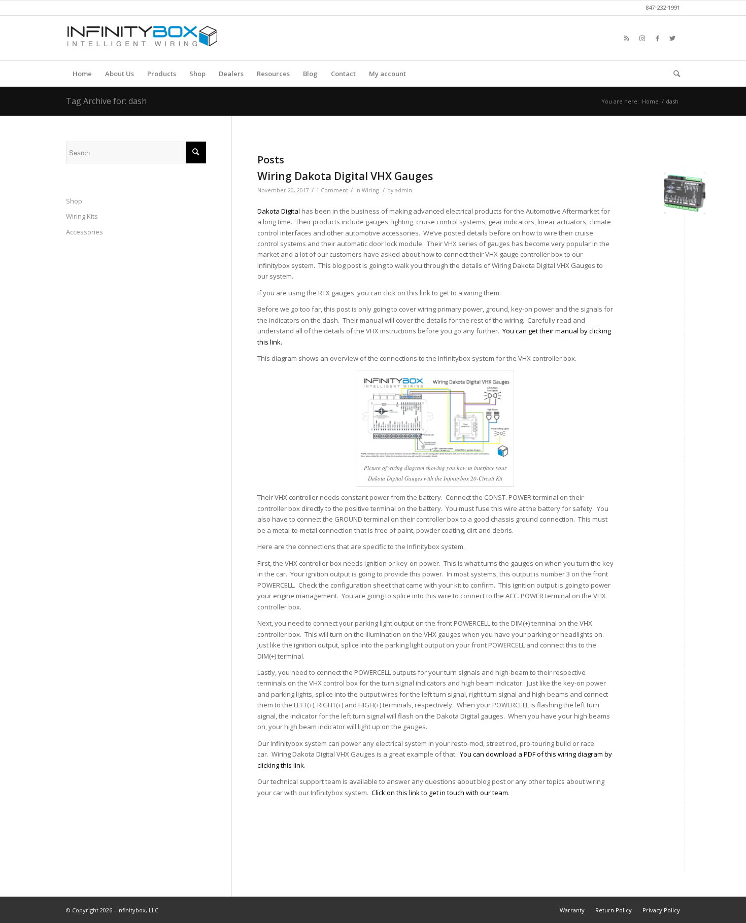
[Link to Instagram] (642, 38)
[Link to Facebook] (657, 38)
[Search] (673, 73)
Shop (74, 201)
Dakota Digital (278, 211)
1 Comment (332, 190)
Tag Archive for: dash (106, 101)
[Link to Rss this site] (626, 38)
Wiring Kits (82, 216)
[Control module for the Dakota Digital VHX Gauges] (684, 193)
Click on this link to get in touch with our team (439, 792)
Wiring (370, 190)
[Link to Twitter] (672, 38)
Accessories (84, 231)
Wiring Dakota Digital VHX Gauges (345, 176)
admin (403, 190)
